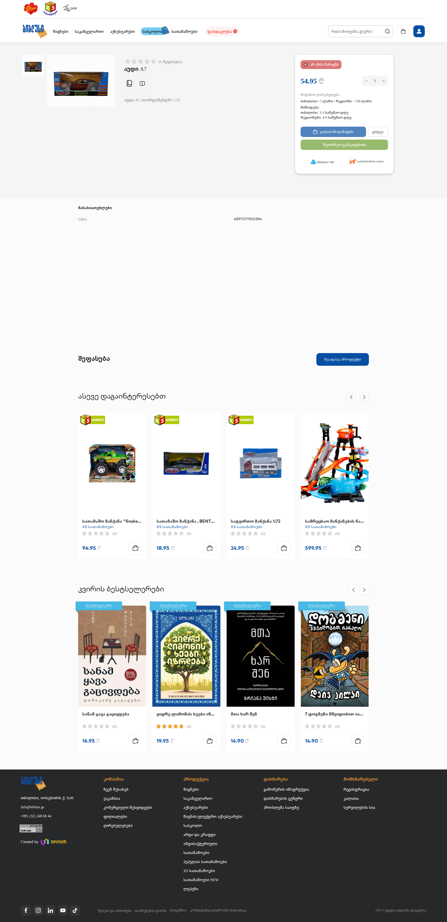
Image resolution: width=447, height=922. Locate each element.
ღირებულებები (118, 825)
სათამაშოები (196, 852)
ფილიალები (115, 816)
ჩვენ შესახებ (116, 789)
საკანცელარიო (197, 798)
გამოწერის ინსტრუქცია (286, 789)
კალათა (351, 798)
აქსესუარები (195, 807)
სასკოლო (192, 825)
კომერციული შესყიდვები (127, 807)
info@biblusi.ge (32, 806)
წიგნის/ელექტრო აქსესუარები (212, 816)
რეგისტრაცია (356, 789)
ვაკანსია (111, 798)
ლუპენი (190, 888)
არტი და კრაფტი (199, 834)
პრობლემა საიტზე (281, 807)
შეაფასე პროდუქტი (342, 359)
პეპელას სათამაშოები (205, 861)
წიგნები (191, 789)
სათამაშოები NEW (201, 879)
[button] (35, 31)
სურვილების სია (359, 807)
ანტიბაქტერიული (200, 843)
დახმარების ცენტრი (283, 798)
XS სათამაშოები (98, 526)
